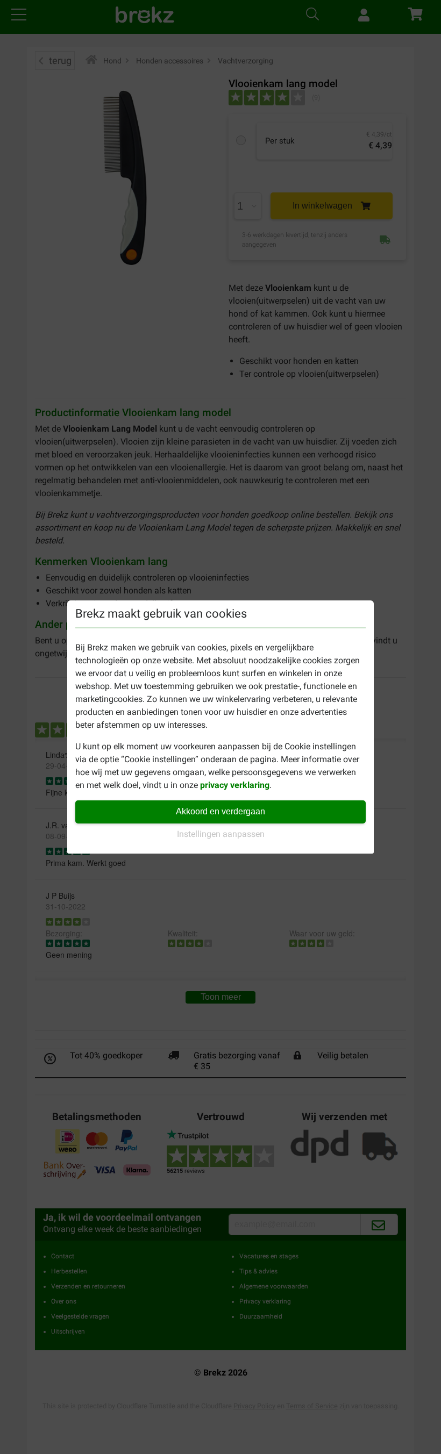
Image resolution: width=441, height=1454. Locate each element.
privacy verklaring (234, 785)
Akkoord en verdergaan (220, 811)
